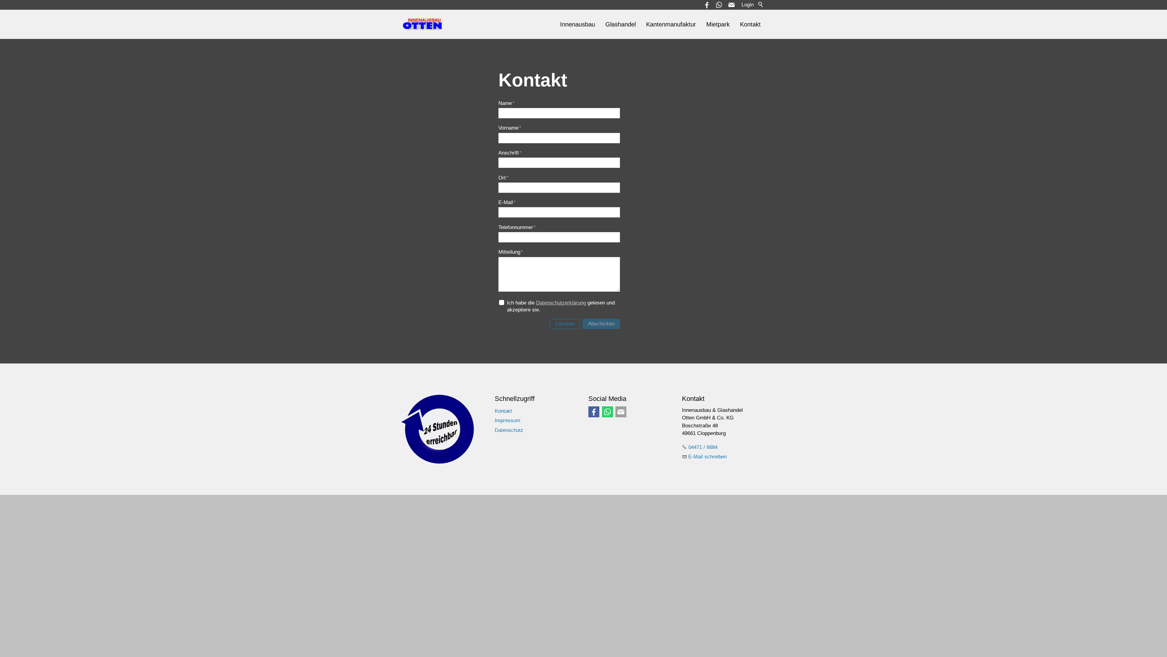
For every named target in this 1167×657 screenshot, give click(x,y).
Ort (503, 178)
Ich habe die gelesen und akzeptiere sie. (561, 306)
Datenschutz (509, 430)
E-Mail (507, 202)
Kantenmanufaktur (671, 24)
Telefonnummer (517, 227)
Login (748, 5)
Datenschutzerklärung (561, 303)
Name (506, 103)
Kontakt (750, 24)
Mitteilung (510, 252)
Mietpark (718, 24)
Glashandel (620, 24)
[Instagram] (607, 411)
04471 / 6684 (703, 447)
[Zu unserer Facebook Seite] (593, 411)
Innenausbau (577, 24)
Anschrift (510, 153)
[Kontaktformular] (620, 411)
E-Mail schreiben (707, 457)
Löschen (565, 324)
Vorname (509, 128)
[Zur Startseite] (422, 24)
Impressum (507, 420)
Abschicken (601, 324)
